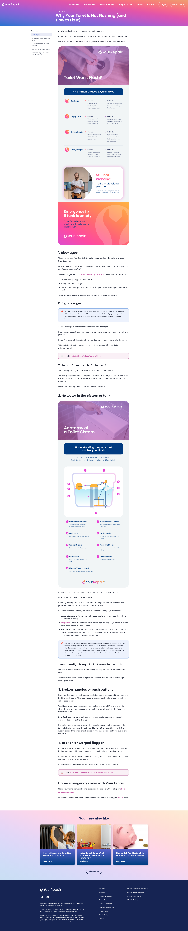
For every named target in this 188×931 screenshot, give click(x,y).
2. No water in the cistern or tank (41, 39)
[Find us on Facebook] (42, 898)
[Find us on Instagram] (48, 897)
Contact (151, 4)
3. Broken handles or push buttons (40, 45)
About (140, 4)
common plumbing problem (91, 274)
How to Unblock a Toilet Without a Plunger (85, 356)
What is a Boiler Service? (135, 892)
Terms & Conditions (105, 904)
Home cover (90, 4)
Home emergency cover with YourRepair (40, 54)
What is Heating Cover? (135, 900)
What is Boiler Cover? (134, 896)
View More (94, 871)
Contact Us (103, 889)
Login (163, 4)
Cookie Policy (103, 915)
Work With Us (103, 900)
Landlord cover (107, 4)
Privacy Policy (103, 911)
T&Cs (120, 797)
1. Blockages (36, 35)
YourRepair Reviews (105, 896)
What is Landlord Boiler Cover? (137, 889)
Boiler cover (74, 4)
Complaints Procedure (106, 907)
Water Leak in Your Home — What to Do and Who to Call (91, 772)
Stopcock (65, 622)
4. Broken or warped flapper (41, 49)
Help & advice (125, 4)
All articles (61, 11)
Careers (101, 919)
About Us (102, 892)
